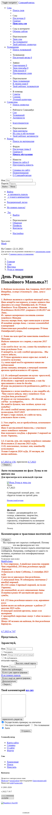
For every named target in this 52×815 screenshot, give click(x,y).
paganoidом (14, 781)
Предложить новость (23, 165)
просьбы (20, 68)
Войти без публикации (12, 669)
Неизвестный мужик (15, 500)
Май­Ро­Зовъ (7, 561)
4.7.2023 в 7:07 (8, 631)
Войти (5, 187)
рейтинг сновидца (24, 44)
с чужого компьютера (18, 197)
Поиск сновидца (21, 104)
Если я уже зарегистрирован (14, 672)
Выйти (16, 215)
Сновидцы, (12, 102)
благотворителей (39, 781)
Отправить (26, 731)
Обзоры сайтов (20, 31)
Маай (3, 243)
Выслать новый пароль (26, 663)
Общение (17, 223)
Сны (9, 264)
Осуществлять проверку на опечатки (22, 722)
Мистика (11, 267)
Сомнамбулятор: (27, 2)
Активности (19, 117)
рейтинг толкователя (26, 86)
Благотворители (21, 123)
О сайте (11, 748)
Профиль (17, 225)
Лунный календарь (22, 99)
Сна (15, 112)
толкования (21, 81)
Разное (10, 138)
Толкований (19, 115)
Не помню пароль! (16, 207)
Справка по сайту (21, 170)
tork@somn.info (16, 783)
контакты (20, 131)
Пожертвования (20, 172)
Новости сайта (21, 162)
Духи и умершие (15, 269)
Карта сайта (13, 742)
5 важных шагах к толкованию (21, 254)
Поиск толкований (22, 49)
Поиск (10, 764)
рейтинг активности (25, 136)
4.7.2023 (32, 462)
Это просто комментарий (17, 725)
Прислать (11, 767)
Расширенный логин (17, 202)
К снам (20, 83)
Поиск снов (18, 10)
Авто (7, 728)
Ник (3, 180)
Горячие (17, 21)
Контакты (17, 228)
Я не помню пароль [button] (11, 675)
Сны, (9, 8)
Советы (16, 94)
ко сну (30, 690)
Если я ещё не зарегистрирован (16, 678)
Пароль (4, 183)
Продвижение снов (22, 73)
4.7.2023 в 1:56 (8, 462)
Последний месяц (22, 57)
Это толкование (41, 725)
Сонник (17, 97)
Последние (19, 18)
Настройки (18, 233)
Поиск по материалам (23, 141)
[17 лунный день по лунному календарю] (26, 482)
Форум (10, 750)
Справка (11, 745)
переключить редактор (12, 719)
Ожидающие (20, 65)
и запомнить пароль (17, 194)
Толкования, (13, 47)
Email (3, 654)
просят (19, 70)
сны (17, 39)
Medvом (4, 781)
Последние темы (22, 149)
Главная (11, 261)
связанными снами (42, 251)
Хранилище (13, 762)
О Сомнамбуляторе (22, 175)
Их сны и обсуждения (23, 133)
